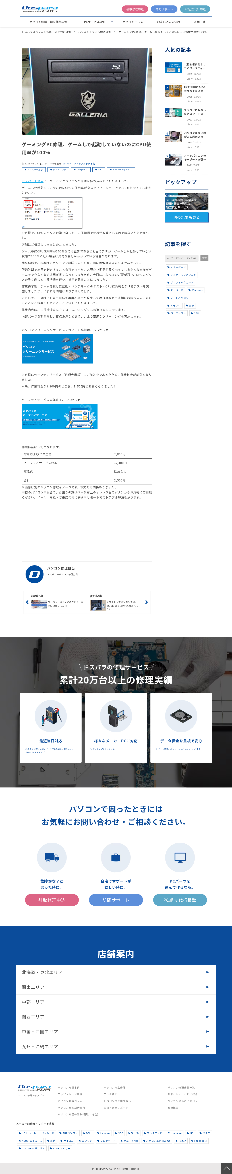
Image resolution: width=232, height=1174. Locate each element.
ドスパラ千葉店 (35, 169)
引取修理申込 (135, 9)
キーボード (177, 290)
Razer (182, 1140)
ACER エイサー (62, 1148)
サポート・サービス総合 (183, 1094)
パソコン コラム (133, 22)
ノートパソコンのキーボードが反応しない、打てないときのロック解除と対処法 (195, 157)
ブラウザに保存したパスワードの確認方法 (195, 112)
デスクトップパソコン (183, 275)
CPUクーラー (178, 313)
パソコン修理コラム (70, 1101)
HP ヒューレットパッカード (38, 1133)
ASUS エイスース (32, 1140)
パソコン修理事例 (69, 1087)
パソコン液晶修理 (115, 1087)
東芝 (52, 1140)
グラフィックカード (182, 282)
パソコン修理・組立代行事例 (48, 22)
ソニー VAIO (131, 1140)
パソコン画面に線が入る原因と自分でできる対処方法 (195, 135)
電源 (191, 305)
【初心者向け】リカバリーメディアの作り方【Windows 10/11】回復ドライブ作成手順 (195, 66)
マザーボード (178, 267)
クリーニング (59, 169)
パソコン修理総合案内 (71, 1107)
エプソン (87, 1140)
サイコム (69, 1140)
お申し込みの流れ (168, 22)
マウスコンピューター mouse (164, 1133)
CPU (100, 169)
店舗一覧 (199, 22)
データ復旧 (111, 1094)
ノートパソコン (179, 298)
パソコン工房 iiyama (158, 1140)
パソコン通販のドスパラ (183, 1101)
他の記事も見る (186, 217)
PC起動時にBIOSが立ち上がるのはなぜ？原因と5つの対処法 (195, 89)
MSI (192, 1133)
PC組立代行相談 (179, 900)
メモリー (176, 305)
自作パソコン (70, 1133)
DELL (89, 1133)
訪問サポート (164, 9)
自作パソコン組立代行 (117, 1101)
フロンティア (108, 1140)
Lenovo (105, 1133)
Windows (197, 290)
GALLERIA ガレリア (33, 1148)
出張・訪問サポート (116, 1107)
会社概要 (173, 1107)
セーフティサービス (122, 169)
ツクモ (206, 1133)
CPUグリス (82, 169)
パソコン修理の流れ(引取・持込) (78, 1114)
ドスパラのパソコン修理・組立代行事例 (46, 32)
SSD (196, 313)
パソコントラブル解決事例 (94, 32)
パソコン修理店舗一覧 (181, 1087)
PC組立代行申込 (195, 9)
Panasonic (200, 1140)
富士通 (135, 1133)
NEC (120, 1133)
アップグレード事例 (70, 1094)
